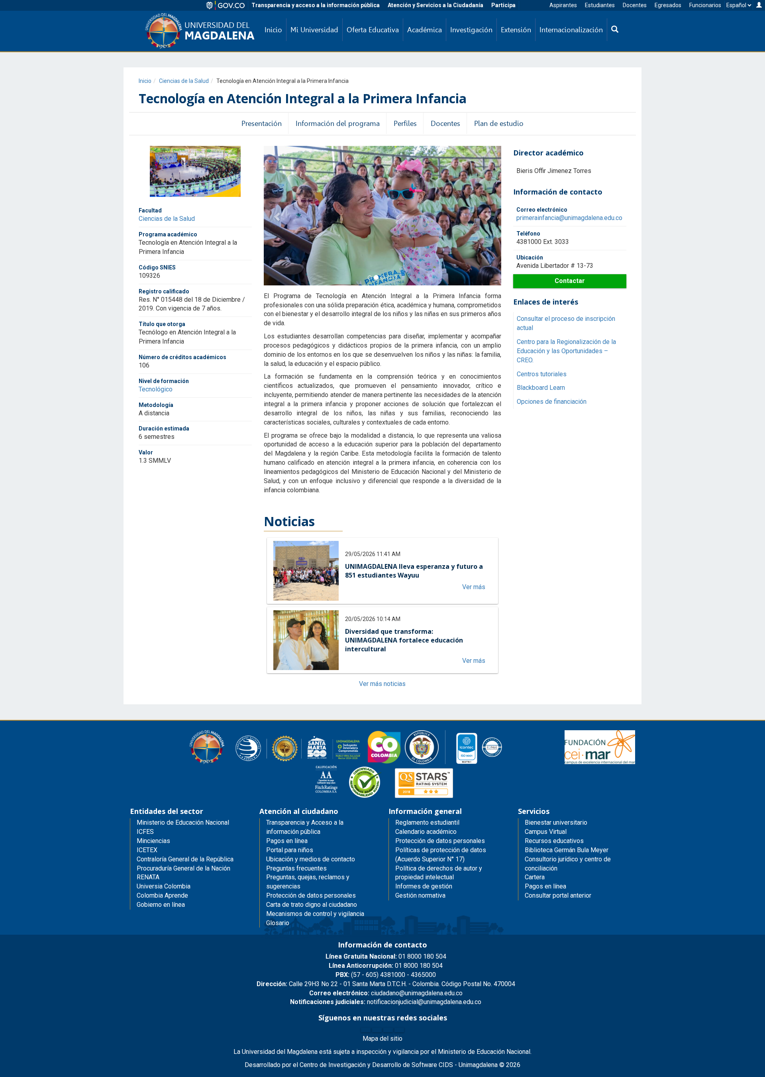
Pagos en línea (545, 886)
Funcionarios (705, 5)
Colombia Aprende (162, 895)
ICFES (145, 831)
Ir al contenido (20, 5)
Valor (146, 452)
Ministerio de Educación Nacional (183, 822)
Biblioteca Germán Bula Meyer (566, 850)
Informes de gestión (423, 886)
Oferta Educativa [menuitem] (373, 30)
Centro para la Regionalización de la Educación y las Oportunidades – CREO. (566, 351)
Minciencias (153, 841)
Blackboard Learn (541, 387)
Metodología (156, 404)
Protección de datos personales (440, 841)
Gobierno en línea (161, 904)
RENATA (148, 877)
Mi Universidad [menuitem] (314, 30)
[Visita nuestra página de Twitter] (377, 1030)
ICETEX (147, 850)
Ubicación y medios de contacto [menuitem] (310, 859)
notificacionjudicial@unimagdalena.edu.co (385, 1002)
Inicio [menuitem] (273, 30)
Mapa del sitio (382, 1038)
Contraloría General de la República (185, 859)
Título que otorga (162, 324)
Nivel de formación (164, 380)
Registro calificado (164, 291)
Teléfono (528, 233)
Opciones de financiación (551, 401)
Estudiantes (600, 5)
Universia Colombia (163, 886)
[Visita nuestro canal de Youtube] (399, 1030)
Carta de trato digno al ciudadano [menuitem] (311, 904)
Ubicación (529, 257)
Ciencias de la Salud (184, 81)
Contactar (570, 281)
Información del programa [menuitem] (338, 123)
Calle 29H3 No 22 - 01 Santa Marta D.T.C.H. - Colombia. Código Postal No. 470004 (386, 984)
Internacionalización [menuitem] (571, 30)
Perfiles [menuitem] (405, 123)
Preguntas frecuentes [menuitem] (296, 868)
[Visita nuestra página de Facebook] (366, 1030)
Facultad (150, 210)
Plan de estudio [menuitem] (499, 123)
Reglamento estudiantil (427, 822)
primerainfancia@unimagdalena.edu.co (569, 218)
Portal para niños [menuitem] (289, 850)
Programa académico (168, 234)
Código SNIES (157, 267)
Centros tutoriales (542, 374)
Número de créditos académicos (182, 357)
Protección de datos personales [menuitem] (311, 895)
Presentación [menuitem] (261, 123)
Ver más (473, 587)
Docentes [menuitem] (445, 123)
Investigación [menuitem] (471, 30)
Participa (503, 5)
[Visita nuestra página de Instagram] (388, 1030)
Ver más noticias (382, 684)
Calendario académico (426, 831)
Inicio (145, 81)
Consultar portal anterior (558, 895)
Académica (424, 30)
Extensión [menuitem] (516, 30)
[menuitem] (614, 29)
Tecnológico (156, 389)
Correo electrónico (541, 209)
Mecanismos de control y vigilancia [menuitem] (315, 914)
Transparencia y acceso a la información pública (315, 5)
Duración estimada (164, 428)
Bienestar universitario (556, 822)
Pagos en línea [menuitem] (287, 841)
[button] (276, 215)
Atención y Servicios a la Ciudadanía (435, 5)
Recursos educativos (554, 841)
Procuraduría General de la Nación (183, 868)
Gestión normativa (420, 895)
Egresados (668, 5)
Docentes (635, 5)
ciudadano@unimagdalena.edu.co (386, 993)
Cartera (535, 877)
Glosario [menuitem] (277, 923)
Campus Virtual (546, 831)
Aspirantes (563, 5)
